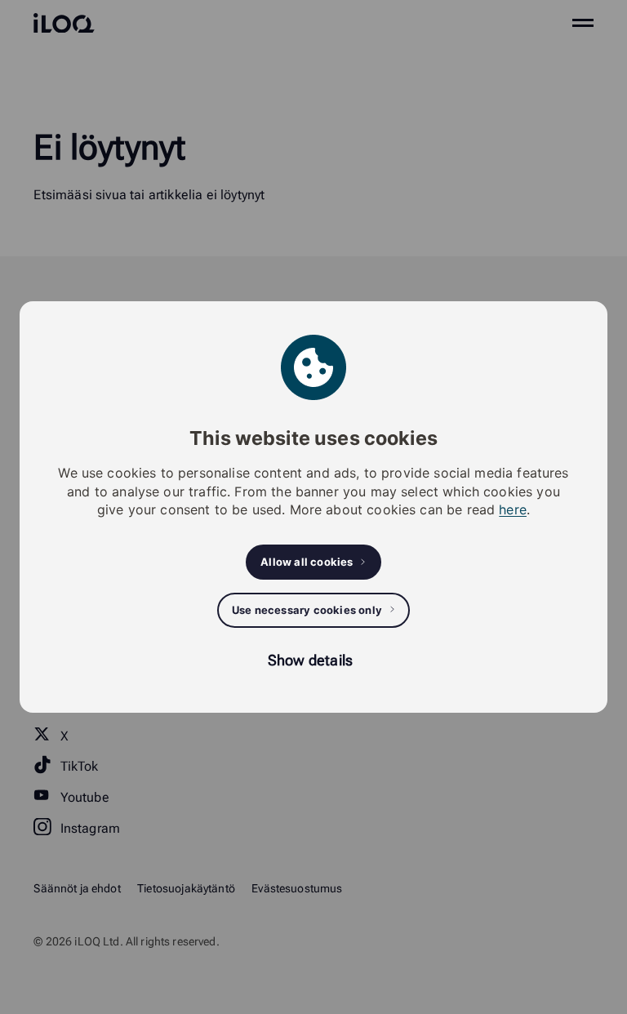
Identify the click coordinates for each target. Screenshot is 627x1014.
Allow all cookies (306, 561)
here (513, 509)
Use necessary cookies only (307, 609)
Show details (310, 660)
